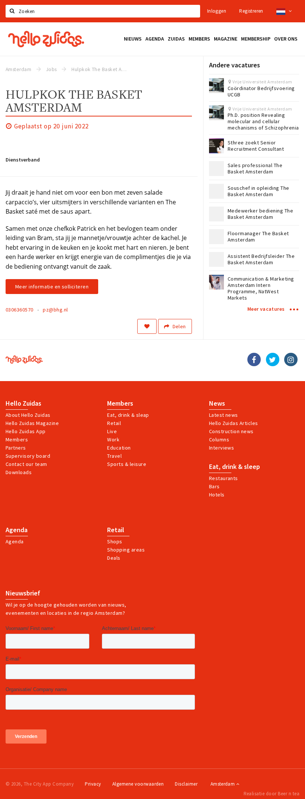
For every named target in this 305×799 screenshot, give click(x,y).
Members (17, 439)
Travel (114, 456)
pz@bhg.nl (55, 309)
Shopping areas (126, 549)
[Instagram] (291, 359)
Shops (114, 541)
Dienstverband (23, 159)
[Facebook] (254, 359)
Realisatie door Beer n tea (271, 793)
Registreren (251, 11)
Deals (113, 557)
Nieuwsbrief (23, 593)
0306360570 (19, 309)
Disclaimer (186, 784)
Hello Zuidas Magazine (32, 423)
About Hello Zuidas (28, 415)
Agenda (17, 530)
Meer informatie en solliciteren (52, 286)
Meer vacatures (266, 309)
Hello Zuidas (23, 403)
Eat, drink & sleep (234, 466)
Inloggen (216, 11)
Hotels (217, 494)
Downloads (19, 472)
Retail (114, 423)
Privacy (93, 784)
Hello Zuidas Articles (233, 423)
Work (113, 439)
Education (119, 447)
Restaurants (223, 478)
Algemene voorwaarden (138, 784)
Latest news (223, 415)
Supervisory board (28, 456)
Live (112, 431)
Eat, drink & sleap (128, 415)
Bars (214, 486)
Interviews (221, 447)
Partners (16, 447)
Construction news (231, 431)
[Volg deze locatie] (147, 326)
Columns (219, 439)
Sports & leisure (126, 464)
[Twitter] (272, 359)
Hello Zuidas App (26, 431)
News (217, 403)
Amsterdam (223, 784)
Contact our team (26, 464)
